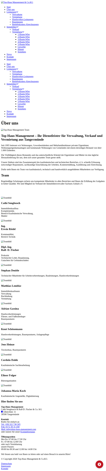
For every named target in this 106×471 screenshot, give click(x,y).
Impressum (6, 466)
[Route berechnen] (2, 412)
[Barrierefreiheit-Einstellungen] (99, 464)
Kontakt (4, 468)
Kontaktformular (27, 432)
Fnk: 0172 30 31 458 (10, 427)
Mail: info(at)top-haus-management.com (18, 429)
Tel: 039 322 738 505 (10, 424)
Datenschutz (6, 463)
